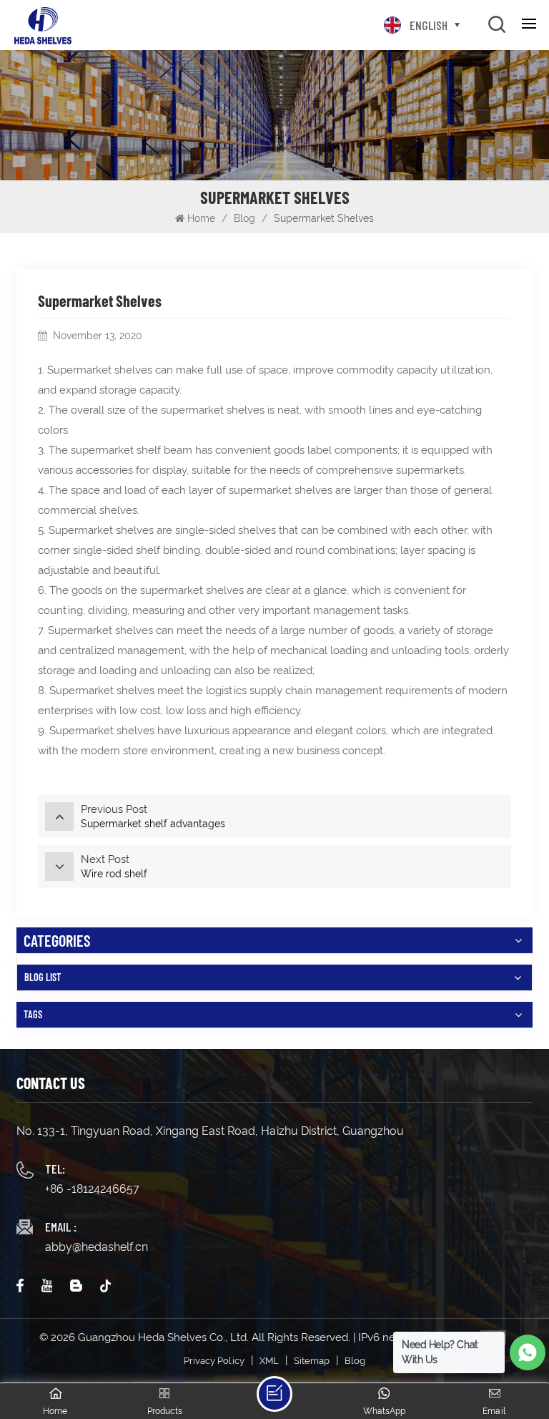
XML (269, 1360)
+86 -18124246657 (92, 1189)
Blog (244, 218)
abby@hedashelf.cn (96, 1247)
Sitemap (312, 1360)
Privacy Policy (214, 1360)
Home (201, 218)
